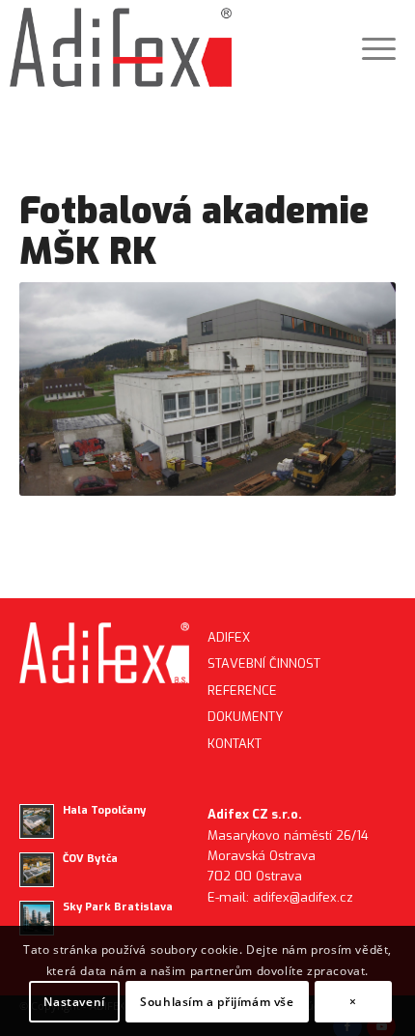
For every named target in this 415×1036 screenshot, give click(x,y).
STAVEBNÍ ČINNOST (264, 663)
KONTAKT (235, 743)
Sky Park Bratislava (118, 907)
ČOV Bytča (90, 858)
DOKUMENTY (245, 716)
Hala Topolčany (104, 810)
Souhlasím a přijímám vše (216, 1001)
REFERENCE (242, 690)
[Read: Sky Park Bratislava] (36, 918)
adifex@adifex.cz (303, 897)
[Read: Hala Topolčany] (36, 821)
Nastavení (73, 1001)
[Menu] (369, 48)
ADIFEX (229, 637)
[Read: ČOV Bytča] (36, 869)
